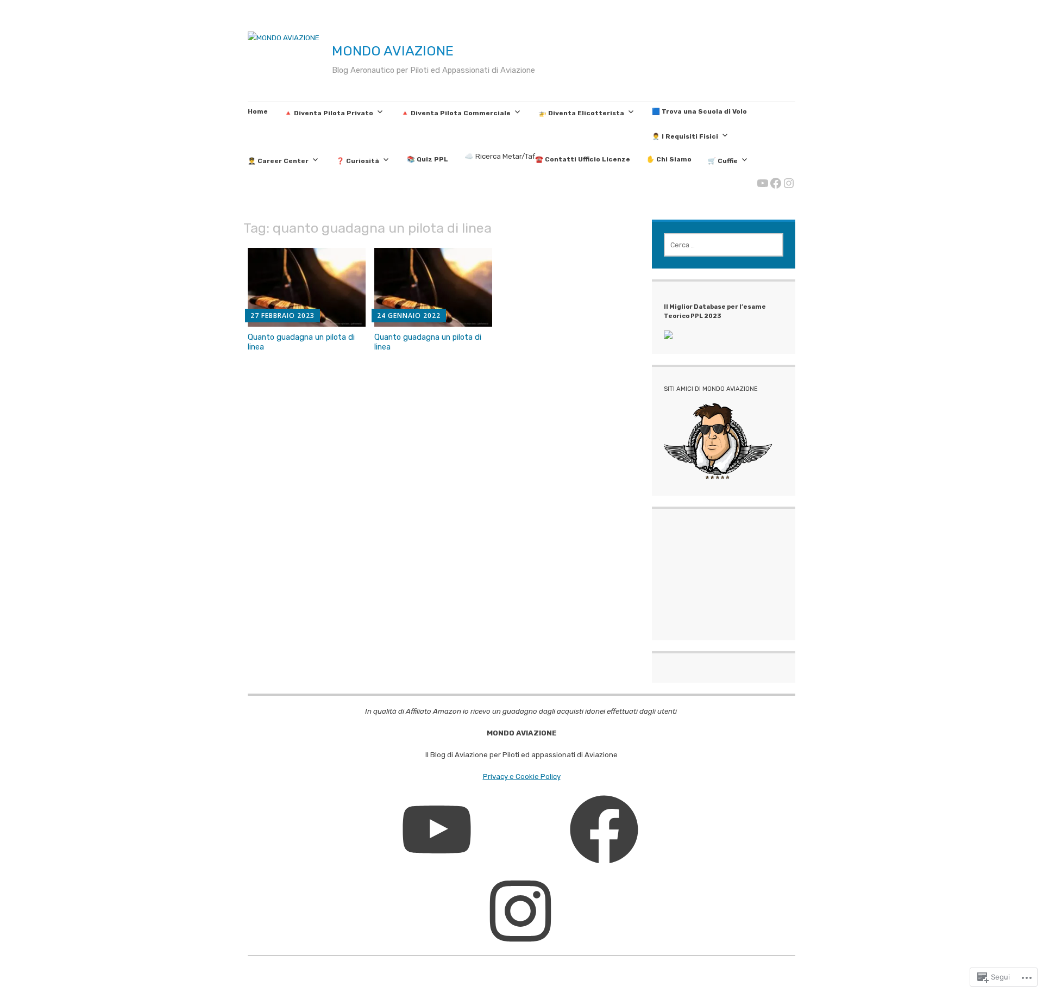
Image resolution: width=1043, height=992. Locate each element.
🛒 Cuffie (723, 161)
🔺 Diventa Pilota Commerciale (456, 113)
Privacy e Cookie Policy (522, 776)
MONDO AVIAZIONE (393, 50)
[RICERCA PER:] (723, 245)
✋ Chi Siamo (669, 159)
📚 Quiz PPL (427, 159)
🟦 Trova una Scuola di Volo (699, 111)
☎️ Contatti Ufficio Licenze (582, 159)
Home (258, 111)
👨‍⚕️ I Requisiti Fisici (685, 136)
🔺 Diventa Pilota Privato (328, 113)
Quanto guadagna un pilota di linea (301, 342)
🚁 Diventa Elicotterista (581, 113)
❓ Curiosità (357, 161)
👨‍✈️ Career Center (278, 161)
